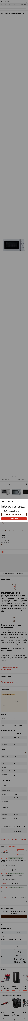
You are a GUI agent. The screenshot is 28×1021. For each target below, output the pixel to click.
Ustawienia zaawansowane (14, 514)
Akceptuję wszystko (14, 518)
